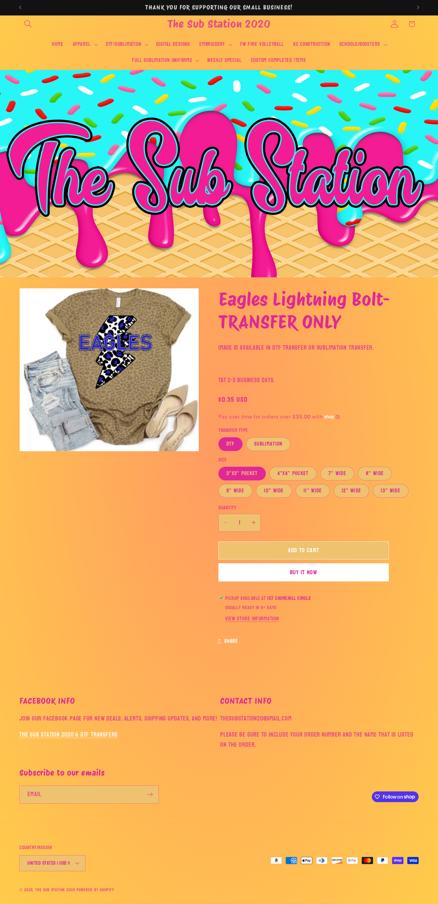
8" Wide (375, 473)
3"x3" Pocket (242, 473)
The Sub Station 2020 (55, 890)
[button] (27, 23)
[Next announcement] (418, 7)
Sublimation (268, 444)
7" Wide (337, 473)
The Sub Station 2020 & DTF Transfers (68, 734)
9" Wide (235, 491)
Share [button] (231, 641)
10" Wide (274, 491)
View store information (252, 618)
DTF (230, 444)
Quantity (227, 507)
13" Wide (390, 491)
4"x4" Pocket (293, 473)
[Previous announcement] (20, 7)
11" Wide (313, 491)
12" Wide (351, 491)
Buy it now (303, 572)
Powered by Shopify (95, 890)
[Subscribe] (150, 794)
